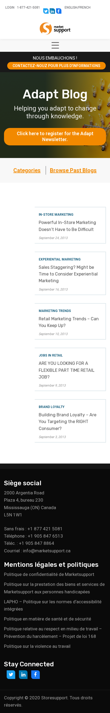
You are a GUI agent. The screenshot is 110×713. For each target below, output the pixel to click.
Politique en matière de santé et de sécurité (47, 619)
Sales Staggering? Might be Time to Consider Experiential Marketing (68, 274)
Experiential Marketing (60, 259)
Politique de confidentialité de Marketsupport (49, 574)
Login (9, 7)
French (84, 7)
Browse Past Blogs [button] (73, 170)
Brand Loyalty (51, 407)
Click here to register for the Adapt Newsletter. (56, 136)
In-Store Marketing (56, 214)
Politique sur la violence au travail (37, 646)
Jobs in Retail (51, 355)
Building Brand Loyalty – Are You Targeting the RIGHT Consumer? (67, 421)
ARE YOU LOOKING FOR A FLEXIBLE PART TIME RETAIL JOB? (67, 370)
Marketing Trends (55, 311)
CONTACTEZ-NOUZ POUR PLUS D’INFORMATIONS (56, 66)
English (71, 7)
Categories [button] (27, 170)
